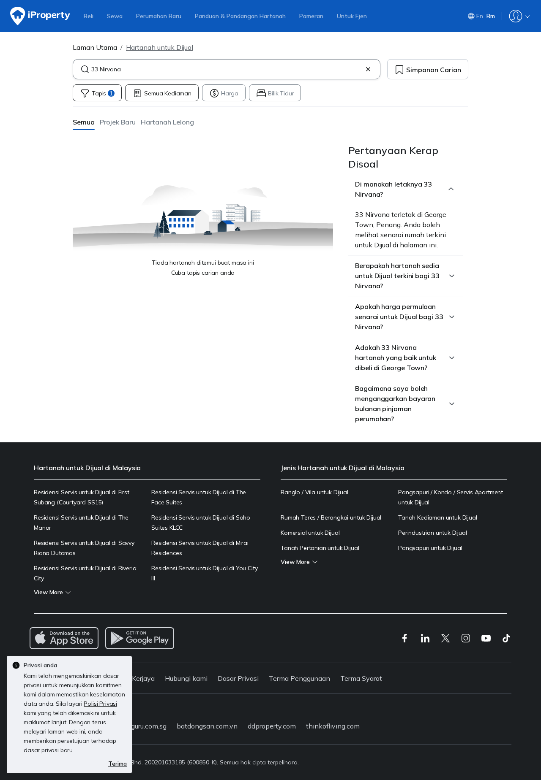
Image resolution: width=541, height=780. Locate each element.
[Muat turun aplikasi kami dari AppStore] (64, 638)
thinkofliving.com (333, 726)
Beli (88, 16)
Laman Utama (95, 47)
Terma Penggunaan (299, 678)
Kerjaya (143, 678)
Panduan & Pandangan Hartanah (240, 16)
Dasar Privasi (238, 678)
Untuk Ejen (352, 16)
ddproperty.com (272, 726)
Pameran (311, 16)
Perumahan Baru (158, 16)
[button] (84, 122)
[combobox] (226, 69)
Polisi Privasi (100, 703)
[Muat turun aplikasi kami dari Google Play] (139, 638)
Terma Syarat (361, 678)
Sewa (115, 16)
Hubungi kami (186, 678)
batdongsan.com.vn (207, 726)
